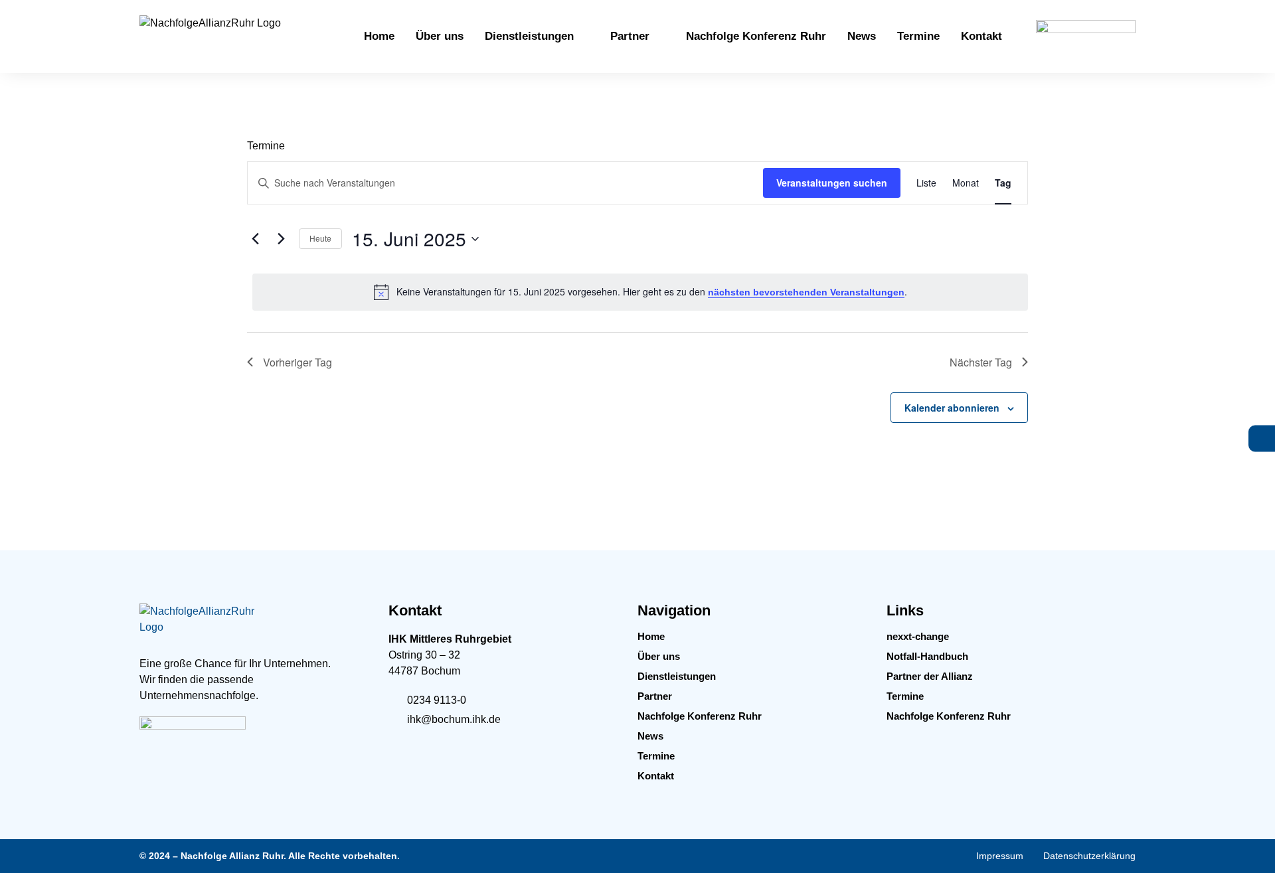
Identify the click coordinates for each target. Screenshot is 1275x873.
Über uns (659, 656)
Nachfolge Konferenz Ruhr (700, 716)
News (650, 736)
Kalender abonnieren (951, 407)
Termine (656, 755)
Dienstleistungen (677, 676)
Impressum (999, 855)
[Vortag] (255, 239)
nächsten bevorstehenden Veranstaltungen (806, 292)
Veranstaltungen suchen (831, 182)
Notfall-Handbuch (927, 656)
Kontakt (656, 775)
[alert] (640, 292)
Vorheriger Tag (297, 362)
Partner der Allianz (930, 676)
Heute (320, 238)
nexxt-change (918, 636)
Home (651, 636)
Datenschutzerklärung (1089, 855)
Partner (655, 696)
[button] (537, 36)
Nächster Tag (981, 362)
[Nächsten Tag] (281, 239)
